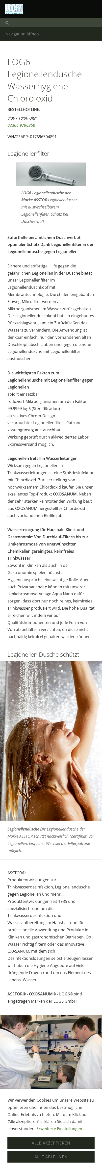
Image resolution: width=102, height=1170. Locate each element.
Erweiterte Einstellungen (59, 1128)
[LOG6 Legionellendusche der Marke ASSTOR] (51, 174)
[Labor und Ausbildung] (51, 1053)
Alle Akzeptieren (51, 1143)
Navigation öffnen (22, 34)
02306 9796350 (21, 125)
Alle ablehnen (51, 1157)
